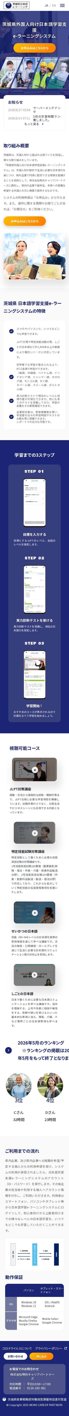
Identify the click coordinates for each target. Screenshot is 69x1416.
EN (54, 5)
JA (46, 5)
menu (62, 5)
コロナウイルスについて (17, 1348)
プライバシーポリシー (48, 1348)
